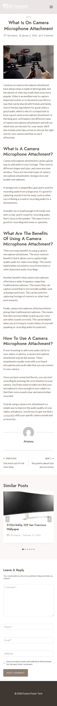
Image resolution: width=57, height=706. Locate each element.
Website (9, 653)
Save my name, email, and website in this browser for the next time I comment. (29, 662)
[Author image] (5, 35)
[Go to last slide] (7, 519)
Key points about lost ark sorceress (43, 462)
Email (8, 640)
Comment (10, 587)
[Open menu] (51, 7)
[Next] (49, 519)
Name (8, 626)
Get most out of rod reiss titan (13, 462)
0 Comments (47, 35)
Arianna (13, 35)
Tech (28, 16)
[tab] (23, 549)
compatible (9, 415)
